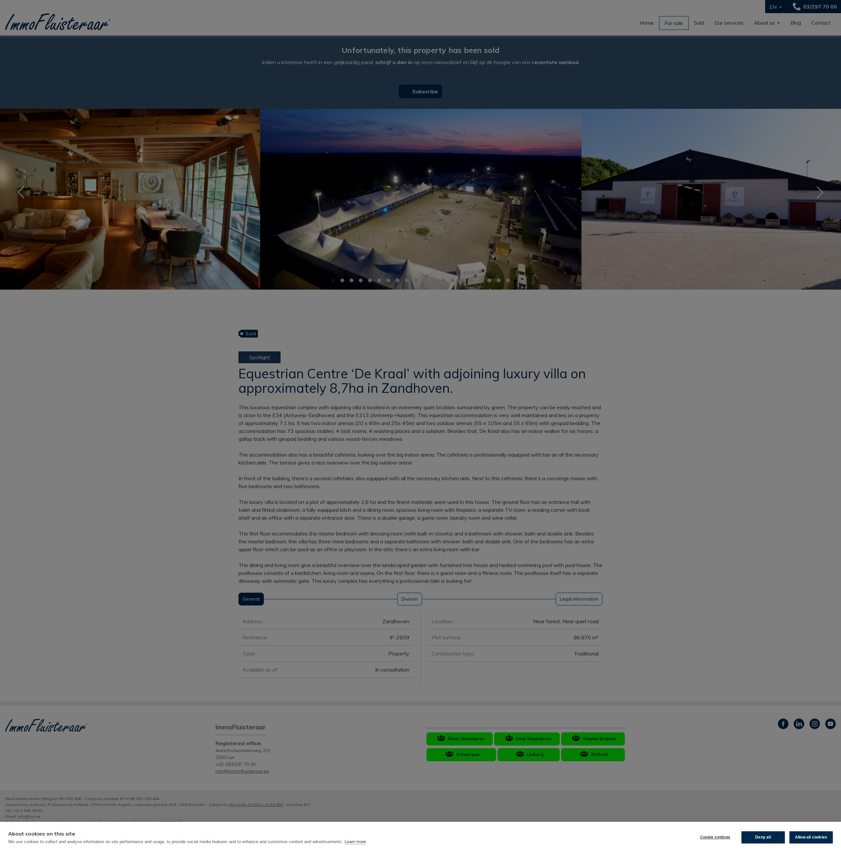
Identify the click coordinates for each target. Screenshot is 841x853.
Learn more (355, 841)
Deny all (763, 837)
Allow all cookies (811, 837)
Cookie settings (715, 837)
